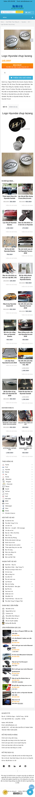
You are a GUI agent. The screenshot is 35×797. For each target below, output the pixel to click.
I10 (29, 22)
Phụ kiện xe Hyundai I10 (25, 91)
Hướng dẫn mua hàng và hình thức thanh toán (14, 740)
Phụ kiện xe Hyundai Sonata (15, 96)
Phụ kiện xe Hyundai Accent (23, 89)
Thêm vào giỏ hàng (22, 78)
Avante (26, 82)
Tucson (8, 89)
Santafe (16, 86)
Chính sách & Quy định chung (9, 738)
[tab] (5, 107)
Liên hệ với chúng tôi (10, 791)
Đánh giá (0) (13, 107)
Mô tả (5, 107)
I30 (10, 84)
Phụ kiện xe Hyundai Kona (9, 94)
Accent (21, 82)
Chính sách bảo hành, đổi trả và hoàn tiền (12, 745)
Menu (5, 17)
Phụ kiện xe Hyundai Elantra (10, 91)
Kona (13, 84)
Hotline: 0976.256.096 (9, 1)
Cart (29, 12)
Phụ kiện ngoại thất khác (23, 84)
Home (2, 22)
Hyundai (24, 22)
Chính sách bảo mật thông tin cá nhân (11, 747)
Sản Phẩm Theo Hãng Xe (12, 22)
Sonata (21, 86)
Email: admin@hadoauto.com (24, 1)
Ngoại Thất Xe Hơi (13, 82)
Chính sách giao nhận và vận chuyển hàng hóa (14, 742)
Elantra (31, 82)
